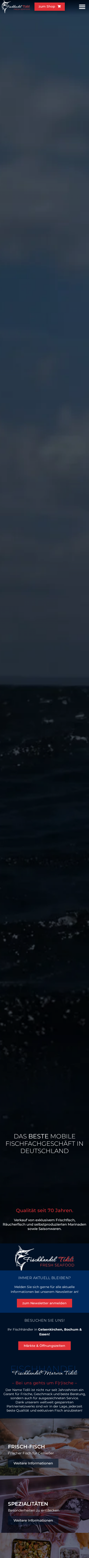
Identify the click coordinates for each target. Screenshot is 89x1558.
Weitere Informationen (33, 1463)
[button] (82, 6)
